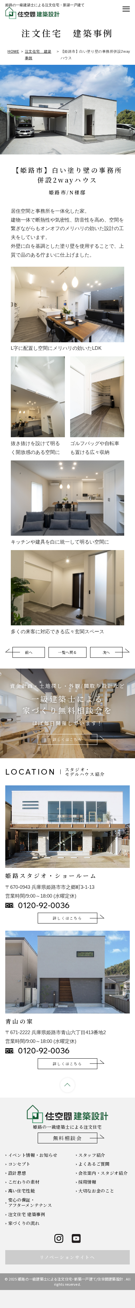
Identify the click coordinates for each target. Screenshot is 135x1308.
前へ (28, 652)
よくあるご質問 (94, 1164)
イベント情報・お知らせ (32, 1155)
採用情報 (87, 1182)
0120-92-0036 (43, 905)
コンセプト (19, 1164)
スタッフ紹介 (91, 1155)
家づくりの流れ (24, 1223)
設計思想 (17, 1173)
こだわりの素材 (24, 1182)
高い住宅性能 (21, 1191)
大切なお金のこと (96, 1191)
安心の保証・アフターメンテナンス (30, 1202)
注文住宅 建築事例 (26, 1214)
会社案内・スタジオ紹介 (102, 1173)
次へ (106, 652)
